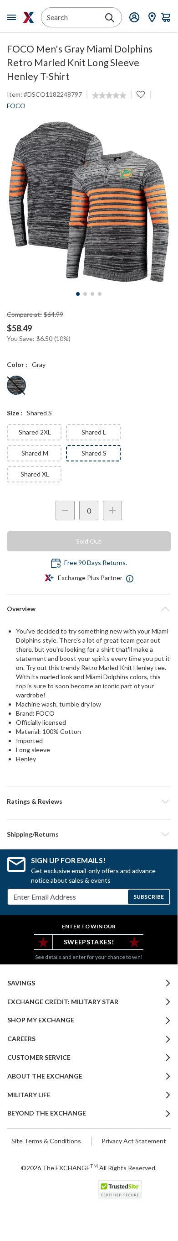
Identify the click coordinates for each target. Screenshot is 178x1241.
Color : (17, 364)
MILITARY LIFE (29, 1095)
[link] (109, 95)
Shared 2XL (35, 432)
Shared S (94, 453)
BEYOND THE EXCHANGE (46, 1113)
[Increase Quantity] (112, 510)
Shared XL (34, 474)
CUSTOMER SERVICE (39, 1057)
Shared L (93, 432)
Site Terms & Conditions (46, 1141)
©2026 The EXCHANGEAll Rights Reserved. (89, 1167)
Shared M (34, 453)
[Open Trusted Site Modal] (120, 1189)
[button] (89, 801)
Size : (14, 413)
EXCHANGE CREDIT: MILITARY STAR (62, 1001)
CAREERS (21, 1038)
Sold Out (89, 541)
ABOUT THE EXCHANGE (44, 1076)
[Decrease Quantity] (65, 510)
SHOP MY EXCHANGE (40, 1020)
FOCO (16, 106)
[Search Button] (109, 17)
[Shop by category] (13, 17)
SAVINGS (21, 983)
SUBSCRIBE (148, 896)
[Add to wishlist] (140, 94)
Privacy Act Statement (134, 1141)
